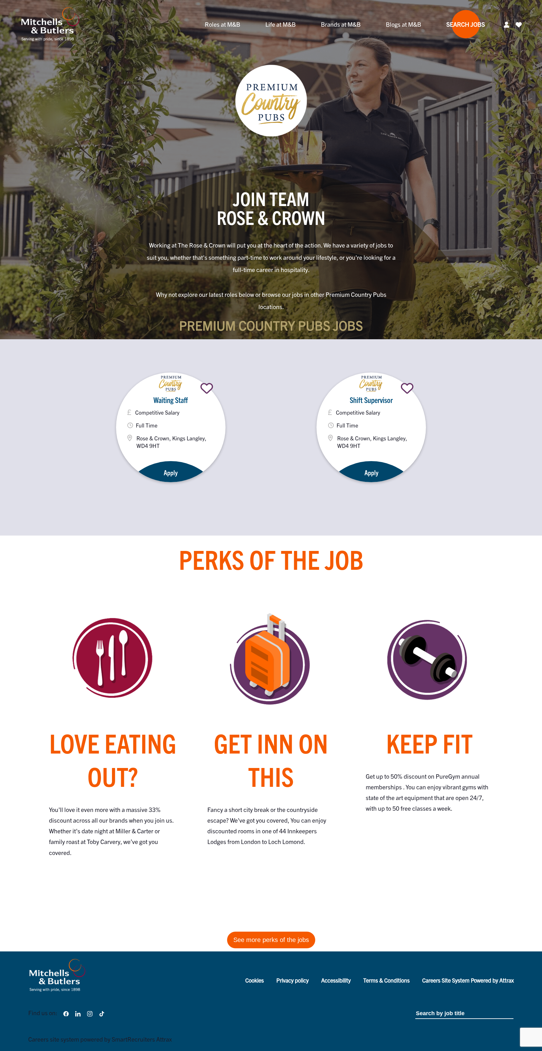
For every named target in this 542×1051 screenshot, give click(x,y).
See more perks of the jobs (271, 939)
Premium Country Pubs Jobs (271, 325)
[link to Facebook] (66, 1013)
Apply (171, 472)
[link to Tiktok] (102, 1013)
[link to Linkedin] (78, 1013)
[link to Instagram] (90, 1013)
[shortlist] (206, 388)
